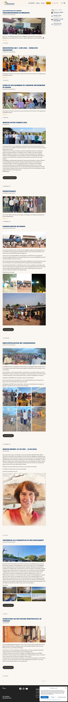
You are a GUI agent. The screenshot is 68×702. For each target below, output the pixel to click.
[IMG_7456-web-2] (24, 204)
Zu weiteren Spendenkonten (7, 697)
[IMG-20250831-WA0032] (24, 136)
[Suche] (53, 3)
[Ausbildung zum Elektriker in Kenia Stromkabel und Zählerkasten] (24, 634)
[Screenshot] (24, 100)
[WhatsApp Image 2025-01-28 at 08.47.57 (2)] (24, 240)
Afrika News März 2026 (57, 23)
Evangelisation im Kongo (14, 226)
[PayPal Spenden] (9, 691)
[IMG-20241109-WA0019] (24, 356)
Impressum (59, 699)
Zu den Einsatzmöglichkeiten (9, 177)
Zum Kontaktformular (8, 329)
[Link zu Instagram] (63, 3)
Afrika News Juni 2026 (57, 15)
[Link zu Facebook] (61, 3)
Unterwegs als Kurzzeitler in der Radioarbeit (23, 540)
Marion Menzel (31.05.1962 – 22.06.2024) (20, 449)
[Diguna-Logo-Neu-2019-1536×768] (9, 3)
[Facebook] (20, 689)
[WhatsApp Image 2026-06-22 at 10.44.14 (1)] (24, 26)
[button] (65, 688)
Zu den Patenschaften (8, 667)
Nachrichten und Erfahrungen (9, 14)
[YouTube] (27, 689)
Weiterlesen (5, 40)
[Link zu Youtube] (64, 3)
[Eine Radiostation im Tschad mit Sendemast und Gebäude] (24, 553)
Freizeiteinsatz (9, 191)
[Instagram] (23, 689)
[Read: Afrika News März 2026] (52, 24)
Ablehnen (53, 697)
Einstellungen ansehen (62, 697)
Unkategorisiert (6, 124)
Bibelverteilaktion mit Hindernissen (19, 343)
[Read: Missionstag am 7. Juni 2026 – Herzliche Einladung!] (52, 19)
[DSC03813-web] (24, 63)
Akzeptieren (44, 697)
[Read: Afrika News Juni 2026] (52, 16)
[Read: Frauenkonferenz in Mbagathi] (52, 13)
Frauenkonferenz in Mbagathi (16, 13)
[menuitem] (31, 3)
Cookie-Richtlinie (48, 699)
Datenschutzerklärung (54, 699)
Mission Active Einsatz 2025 (15, 122)
